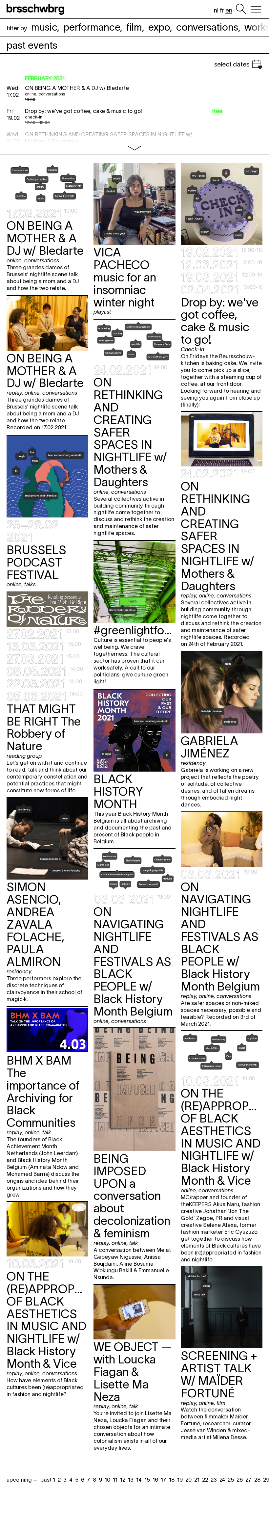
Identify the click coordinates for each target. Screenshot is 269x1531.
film (134, 27)
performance (91, 27)
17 (163, 1480)
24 (222, 1480)
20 (188, 1480)
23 (214, 1480)
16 (155, 1480)
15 (147, 1480)
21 (196, 1480)
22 (205, 1480)
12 (122, 1480)
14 (139, 1480)
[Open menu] (255, 9)
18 (172, 1480)
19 (180, 1480)
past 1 (47, 1480)
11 (115, 1480)
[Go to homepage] (37, 9)
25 (231, 1480)
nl (216, 10)
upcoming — (22, 1480)
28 (257, 1480)
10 (107, 1480)
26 (240, 1480)
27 (248, 1480)
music (44, 27)
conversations (207, 27)
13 (131, 1480)
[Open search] (241, 9)
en (228, 10)
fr (222, 10)
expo (159, 27)
